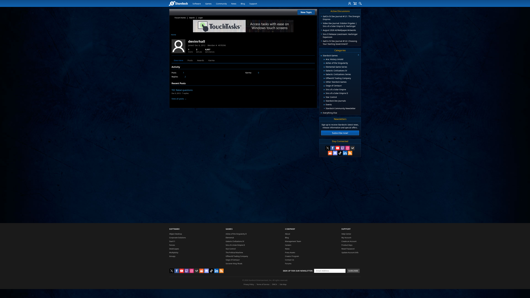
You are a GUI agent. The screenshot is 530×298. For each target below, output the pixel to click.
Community (221, 3)
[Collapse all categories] (358, 55)
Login (200, 17)
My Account (346, 237)
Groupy (172, 256)
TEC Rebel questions (182, 90)
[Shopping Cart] (355, 3)
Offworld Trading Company (237, 256)
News (233, 3)
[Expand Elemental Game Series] (324, 67)
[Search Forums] (360, 3)
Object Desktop (175, 234)
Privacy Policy (249, 284)
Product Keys (346, 245)
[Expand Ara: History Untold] (324, 59)
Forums (288, 263)
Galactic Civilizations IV (235, 241)
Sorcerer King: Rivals (234, 263)
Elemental (230, 237)
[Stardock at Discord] (335, 153)
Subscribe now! (340, 133)
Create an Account (349, 241)
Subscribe (353, 270)
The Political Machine (234, 252)
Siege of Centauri (233, 260)
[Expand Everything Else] (321, 113)
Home (173, 34)
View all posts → (179, 98)
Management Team (293, 241)
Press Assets (290, 252)
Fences (172, 245)
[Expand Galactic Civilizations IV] (324, 70)
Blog (243, 3)
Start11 (172, 241)
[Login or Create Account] (349, 3)
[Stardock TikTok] (340, 153)
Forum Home (180, 17)
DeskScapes (174, 249)
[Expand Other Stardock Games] (324, 82)
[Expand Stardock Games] (321, 55)
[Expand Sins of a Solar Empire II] (324, 93)
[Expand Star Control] (324, 97)
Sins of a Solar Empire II (235, 245)
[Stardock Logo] (178, 3)
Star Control (231, 249)
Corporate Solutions (177, 237)
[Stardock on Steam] (352, 148)
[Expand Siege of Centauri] (324, 86)
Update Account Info (349, 252)
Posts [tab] (190, 60)
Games (208, 3)
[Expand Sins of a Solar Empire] (324, 89)
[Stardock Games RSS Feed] (350, 153)
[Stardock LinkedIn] (345, 153)
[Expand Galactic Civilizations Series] (324, 74)
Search (192, 17)
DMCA (274, 284)
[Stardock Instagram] (347, 148)
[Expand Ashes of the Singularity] (324, 63)
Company (290, 229)
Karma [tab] (211, 60)
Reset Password (347, 249)
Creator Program (292, 256)
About (287, 234)
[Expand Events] (324, 104)
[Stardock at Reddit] (330, 153)
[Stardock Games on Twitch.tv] (342, 148)
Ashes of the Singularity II (236, 234)
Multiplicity (173, 252)
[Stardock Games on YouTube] (337, 148)
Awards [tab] (200, 60)
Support (253, 3)
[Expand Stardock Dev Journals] (324, 101)
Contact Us (289, 260)
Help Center (346, 234)
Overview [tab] (178, 60)
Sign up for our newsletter (297, 270)
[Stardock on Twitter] (327, 148)
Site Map (283, 284)
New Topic (306, 12)
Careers (288, 245)
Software (197, 3)
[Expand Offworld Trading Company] (324, 78)
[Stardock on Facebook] (332, 148)
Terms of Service (263, 284)
